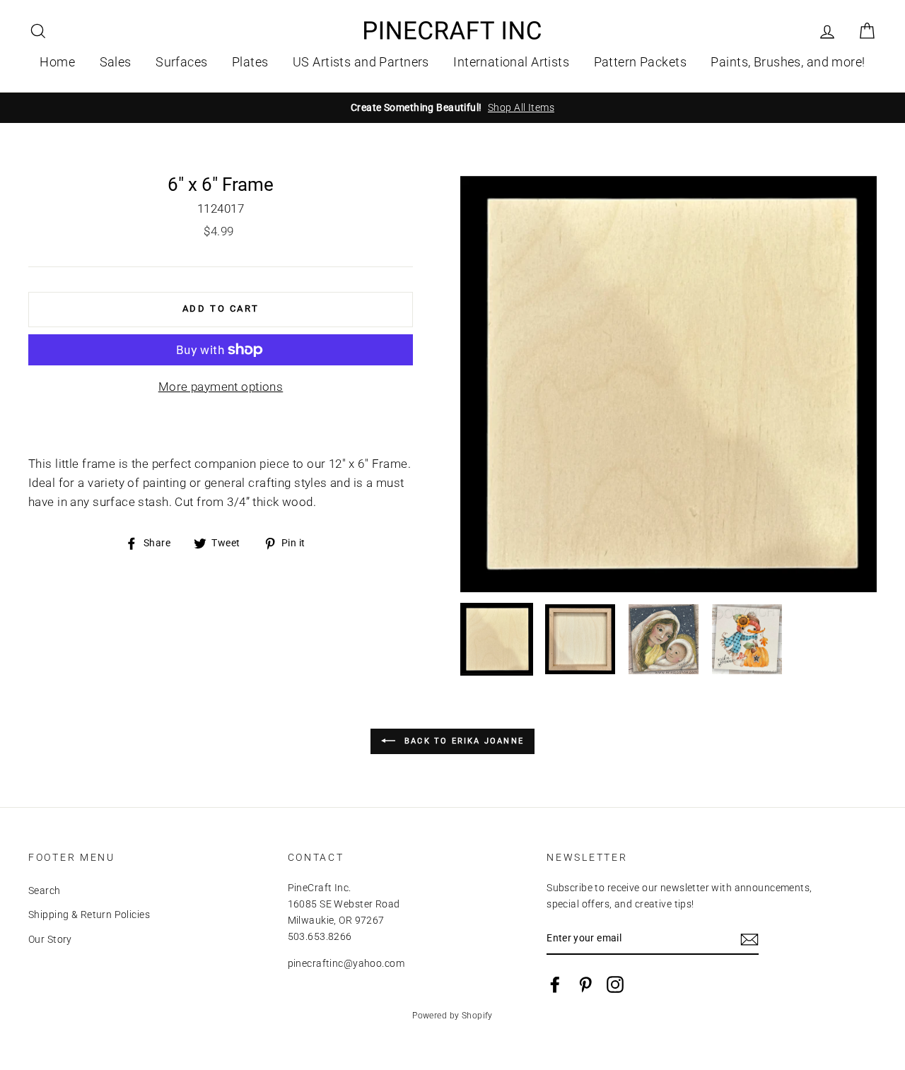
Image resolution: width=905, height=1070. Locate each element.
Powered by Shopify (452, 1016)
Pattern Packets (640, 61)
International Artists (511, 61)
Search (44, 891)
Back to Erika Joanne (462, 741)
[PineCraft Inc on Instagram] (615, 984)
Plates (250, 61)
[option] (452, 108)
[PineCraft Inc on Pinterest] (585, 984)
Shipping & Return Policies (89, 915)
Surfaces (181, 61)
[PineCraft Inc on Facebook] (555, 984)
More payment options (221, 387)
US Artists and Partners (361, 61)
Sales (116, 61)
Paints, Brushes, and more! (788, 61)
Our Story (50, 940)
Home (57, 61)
